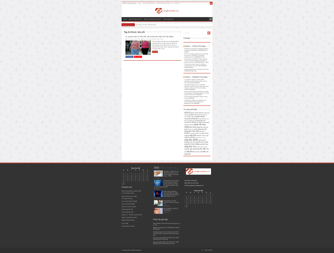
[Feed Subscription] (180, 32)
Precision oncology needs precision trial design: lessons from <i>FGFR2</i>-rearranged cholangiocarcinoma (196, 55)
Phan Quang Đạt (130, 39)
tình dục (201, 131)
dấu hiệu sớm (203, 115)
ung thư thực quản (201, 142)
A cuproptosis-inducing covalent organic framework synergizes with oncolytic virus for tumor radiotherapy (195, 81)
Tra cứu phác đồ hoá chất (128, 201)
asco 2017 (195, 113)
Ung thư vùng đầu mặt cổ (128, 217)
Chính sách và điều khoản (149, 3)
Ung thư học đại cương (127, 206)
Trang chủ (176, 3)
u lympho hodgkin (194, 133)
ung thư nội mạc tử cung (200, 137)
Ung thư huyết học (126, 209)
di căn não (196, 115)
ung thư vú (190, 146)
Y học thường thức (126, 193)
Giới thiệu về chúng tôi (191, 180)
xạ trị (189, 151)
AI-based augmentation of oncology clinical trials (196, 69)
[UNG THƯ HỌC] (167, 10)
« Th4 (123, 184)
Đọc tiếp (155, 51)
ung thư (192, 135)
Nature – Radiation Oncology (196, 77)
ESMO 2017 (190, 116)
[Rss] (202, 250)
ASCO (187, 112)
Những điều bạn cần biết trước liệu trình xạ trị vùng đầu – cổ (171, 202)
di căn (191, 115)
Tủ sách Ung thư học (168, 19)
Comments (169, 167)
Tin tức (125, 19)
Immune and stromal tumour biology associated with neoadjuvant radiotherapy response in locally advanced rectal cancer (196, 93)
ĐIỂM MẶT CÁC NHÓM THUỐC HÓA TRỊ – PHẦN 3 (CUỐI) (150, 24)
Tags (176, 167)
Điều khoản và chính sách (191, 183)
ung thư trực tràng (191, 144)
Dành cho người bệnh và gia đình (152, 19)
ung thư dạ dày (189, 137)
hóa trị (194, 119)
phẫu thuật (192, 127)
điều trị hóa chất (197, 151)
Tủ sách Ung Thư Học (127, 226)
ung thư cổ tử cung (202, 135)
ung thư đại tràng (190, 149)
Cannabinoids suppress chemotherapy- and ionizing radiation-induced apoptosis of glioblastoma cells (195, 102)
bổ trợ (201, 113)
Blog (140, 3)
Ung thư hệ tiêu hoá (127, 204)
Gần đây (156, 167)
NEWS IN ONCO (197, 122)
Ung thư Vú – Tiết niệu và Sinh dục (130, 214)
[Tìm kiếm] (211, 3)
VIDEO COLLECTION (127, 220)
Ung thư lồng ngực (126, 212)
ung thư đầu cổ (202, 149)
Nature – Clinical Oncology (195, 46)
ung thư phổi (191, 139)
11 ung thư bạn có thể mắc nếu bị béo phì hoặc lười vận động (149, 37)
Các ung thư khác (126, 198)
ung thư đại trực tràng (201, 147)
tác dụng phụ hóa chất (195, 130)
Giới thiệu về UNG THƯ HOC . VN (165, 3)
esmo (185, 116)
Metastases (192, 120)
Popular (163, 167)
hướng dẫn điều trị (202, 119)
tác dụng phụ (199, 129)
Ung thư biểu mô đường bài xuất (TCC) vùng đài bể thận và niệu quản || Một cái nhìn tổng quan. (166, 233)
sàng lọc (199, 127)
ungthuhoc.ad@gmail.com (196, 185)
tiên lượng (192, 129)
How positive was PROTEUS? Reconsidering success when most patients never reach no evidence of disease (195, 60)
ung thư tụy (204, 144)
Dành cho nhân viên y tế (135, 19)
